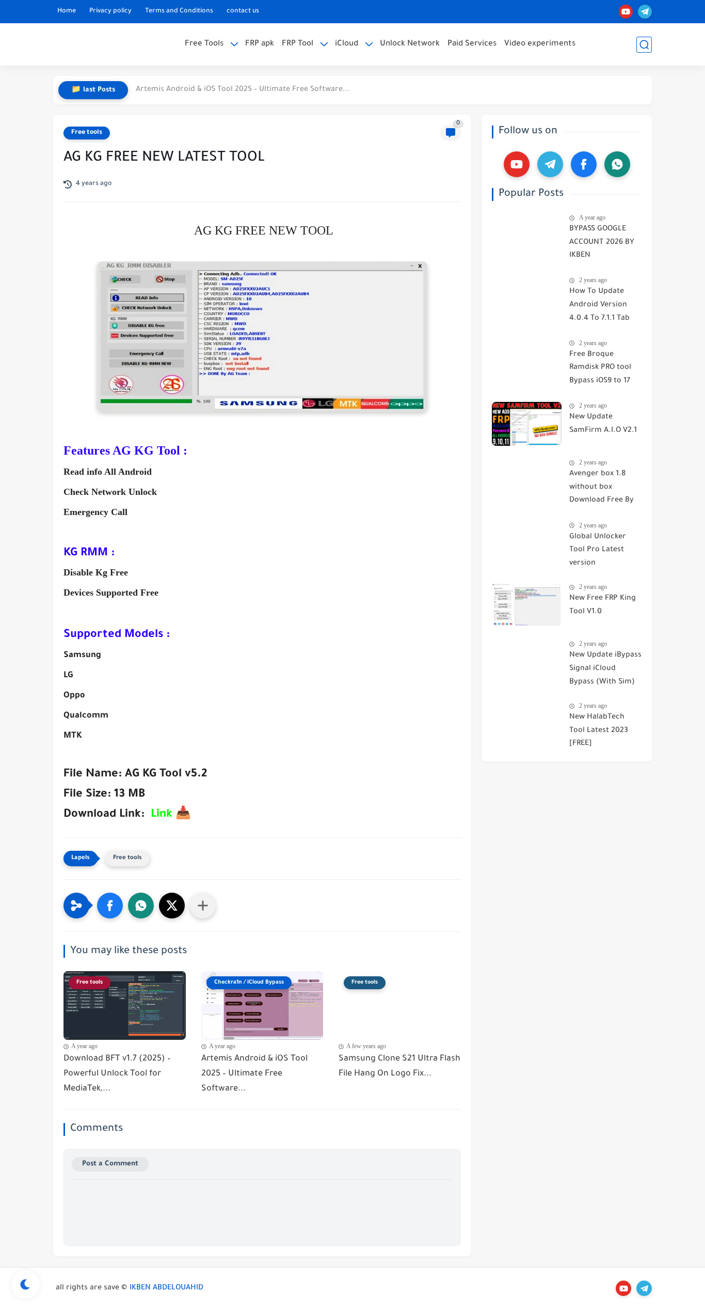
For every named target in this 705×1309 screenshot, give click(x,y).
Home (66, 11)
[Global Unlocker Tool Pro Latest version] (527, 544)
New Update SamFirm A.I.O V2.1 (603, 424)
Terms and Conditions (179, 11)
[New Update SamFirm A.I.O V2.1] (527, 424)
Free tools (86, 132)
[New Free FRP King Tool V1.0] (527, 605)
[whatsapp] (617, 164)
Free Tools (204, 44)
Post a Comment (110, 1164)
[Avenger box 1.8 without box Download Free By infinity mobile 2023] (527, 481)
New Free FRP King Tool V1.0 (602, 605)
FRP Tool (297, 44)
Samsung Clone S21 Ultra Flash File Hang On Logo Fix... (399, 1066)
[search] (644, 45)
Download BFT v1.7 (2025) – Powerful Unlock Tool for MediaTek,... (117, 1074)
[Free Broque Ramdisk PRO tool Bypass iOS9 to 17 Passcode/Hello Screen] (527, 361)
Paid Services (471, 44)
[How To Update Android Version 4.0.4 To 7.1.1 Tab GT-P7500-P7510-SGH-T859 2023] (527, 298)
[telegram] (645, 12)
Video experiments (539, 44)
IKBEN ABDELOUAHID (166, 1288)
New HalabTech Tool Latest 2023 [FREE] (598, 730)
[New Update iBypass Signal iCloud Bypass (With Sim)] (527, 662)
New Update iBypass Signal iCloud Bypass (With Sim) (605, 668)
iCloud (346, 44)
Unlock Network (410, 44)
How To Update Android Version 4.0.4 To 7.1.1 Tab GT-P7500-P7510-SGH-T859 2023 (599, 307)
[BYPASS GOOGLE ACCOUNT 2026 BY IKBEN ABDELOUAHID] (527, 236)
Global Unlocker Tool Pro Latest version (597, 550)
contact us (243, 11)
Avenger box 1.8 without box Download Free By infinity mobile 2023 (605, 489)
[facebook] (584, 164)
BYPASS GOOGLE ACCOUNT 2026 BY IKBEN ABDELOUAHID (601, 244)
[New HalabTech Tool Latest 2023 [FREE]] (527, 724)
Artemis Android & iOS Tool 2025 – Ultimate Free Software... (243, 90)
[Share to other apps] (203, 905)
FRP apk (259, 44)
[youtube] (626, 12)
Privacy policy (110, 11)
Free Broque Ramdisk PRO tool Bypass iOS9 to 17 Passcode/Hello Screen (600, 370)
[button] (110, 905)
